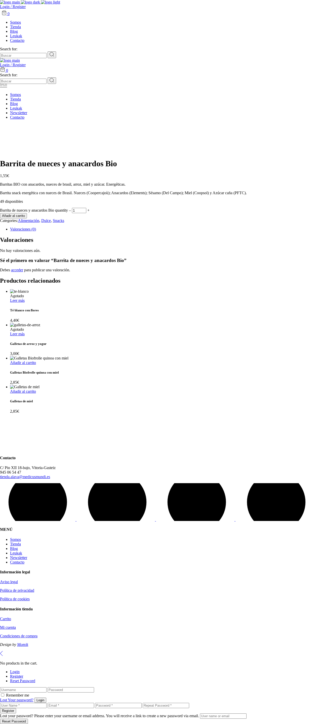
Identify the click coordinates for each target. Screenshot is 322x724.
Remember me (17, 695)
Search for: (8, 49)
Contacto (17, 562)
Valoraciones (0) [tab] (23, 229)
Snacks (58, 220)
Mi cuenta (8, 627)
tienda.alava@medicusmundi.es (25, 477)
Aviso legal (9, 582)
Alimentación (28, 220)
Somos (15, 539)
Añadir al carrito (13, 216)
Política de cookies (15, 599)
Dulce (46, 220)
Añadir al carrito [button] (23, 362)
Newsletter (18, 557)
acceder (17, 270)
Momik (22, 644)
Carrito (5, 619)
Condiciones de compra (18, 636)
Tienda (15, 544)
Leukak (16, 553)
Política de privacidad (17, 590)
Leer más (17, 300)
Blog (14, 548)
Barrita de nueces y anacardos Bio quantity (34, 210)
